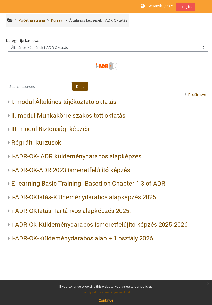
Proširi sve (197, 94)
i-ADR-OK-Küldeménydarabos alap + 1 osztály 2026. (82, 238)
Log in (185, 7)
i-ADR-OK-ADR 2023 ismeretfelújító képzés (70, 170)
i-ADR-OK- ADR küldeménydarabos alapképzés (76, 156)
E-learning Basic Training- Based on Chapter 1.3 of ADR (88, 183)
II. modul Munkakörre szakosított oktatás (68, 115)
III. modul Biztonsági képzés (50, 129)
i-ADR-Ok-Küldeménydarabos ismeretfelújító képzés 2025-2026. (100, 224)
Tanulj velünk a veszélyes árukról (106, 292)
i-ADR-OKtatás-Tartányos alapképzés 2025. (71, 211)
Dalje (80, 86)
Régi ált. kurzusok (36, 142)
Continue (106, 300)
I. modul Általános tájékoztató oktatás (63, 101)
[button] (156, 6)
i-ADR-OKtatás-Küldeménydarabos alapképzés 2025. (84, 197)
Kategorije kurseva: (22, 40)
